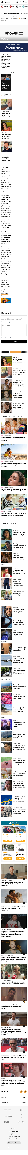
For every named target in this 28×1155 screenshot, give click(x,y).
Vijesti (13, 6)
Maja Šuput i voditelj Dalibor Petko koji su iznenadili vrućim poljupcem (6, 239)
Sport (20, 6)
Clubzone (24, 1102)
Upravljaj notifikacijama (14, 1143)
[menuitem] (23, 2)
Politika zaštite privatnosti (14, 1136)
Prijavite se (14, 341)
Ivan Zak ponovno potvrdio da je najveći (6, 188)
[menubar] (23, 2)
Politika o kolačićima (14, 1138)
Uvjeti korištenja (14, 1134)
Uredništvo (14, 1129)
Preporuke (23, 1100)
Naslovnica (4, 1097)
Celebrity (24, 1097)
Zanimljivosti (5, 1100)
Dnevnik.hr (6, 6)
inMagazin (4, 1102)
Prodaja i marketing (14, 1131)
